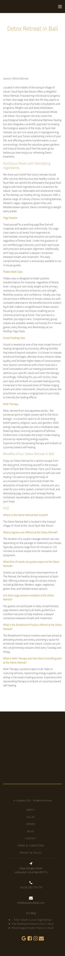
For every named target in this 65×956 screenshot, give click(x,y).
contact (30, 838)
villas (31, 816)
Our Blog (31, 913)
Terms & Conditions (30, 845)
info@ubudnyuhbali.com (31, 902)
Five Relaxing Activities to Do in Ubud (32, 923)
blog (30, 831)
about (31, 809)
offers (30, 824)
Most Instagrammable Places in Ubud (32, 928)
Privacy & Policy (31, 852)
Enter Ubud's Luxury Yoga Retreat (32, 919)
